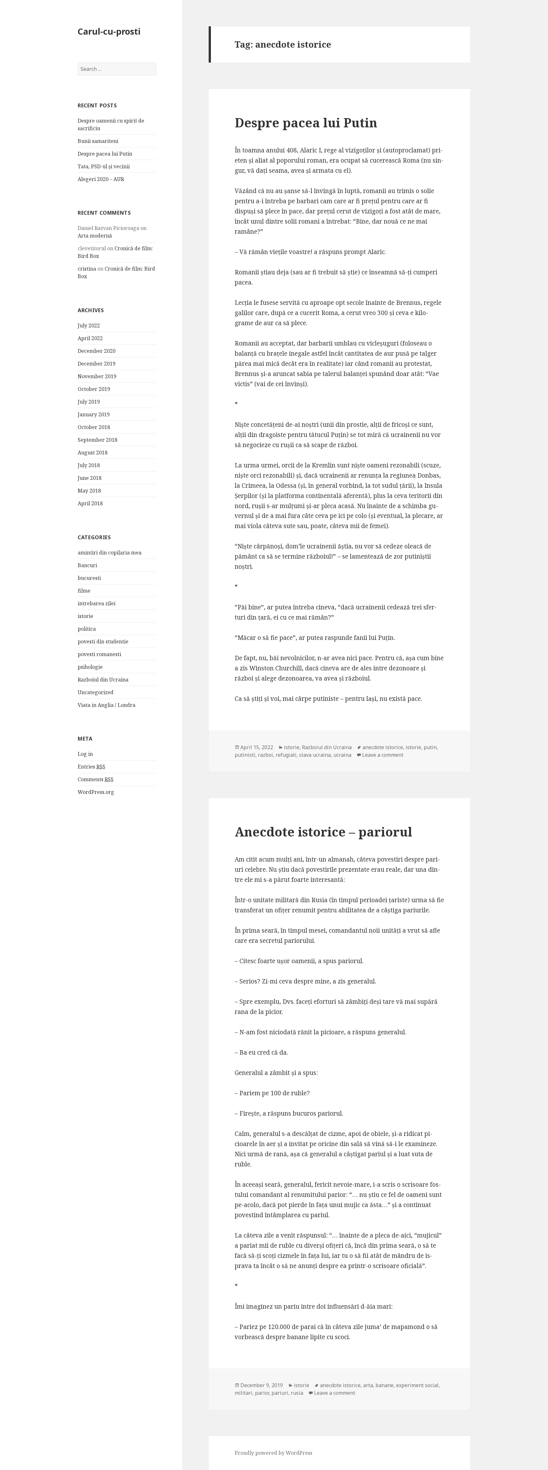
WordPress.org (96, 792)
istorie (85, 616)
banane (384, 1385)
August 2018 (93, 452)
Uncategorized (96, 692)
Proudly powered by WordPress (273, 1452)
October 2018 (94, 427)
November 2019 (97, 376)
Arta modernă (95, 235)
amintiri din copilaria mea (109, 552)
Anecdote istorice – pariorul (323, 831)
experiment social (417, 1385)
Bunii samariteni (98, 141)
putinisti (245, 754)
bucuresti (89, 577)
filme (84, 590)
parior (262, 1392)
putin (430, 747)
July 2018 (89, 465)
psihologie (90, 666)
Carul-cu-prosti (109, 31)
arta (368, 1385)
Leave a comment (382, 754)
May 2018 (89, 490)
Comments (96, 779)
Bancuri (87, 565)
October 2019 (94, 389)
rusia (297, 1392)
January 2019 (94, 414)
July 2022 (89, 325)
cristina (87, 268)
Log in (85, 753)
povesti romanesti (99, 654)
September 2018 (97, 439)
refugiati (286, 754)
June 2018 (89, 477)
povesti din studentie (103, 641)
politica (87, 628)
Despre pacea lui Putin (105, 153)
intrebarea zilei (96, 603)
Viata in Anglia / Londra (106, 704)
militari (243, 1392)
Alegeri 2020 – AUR (101, 179)
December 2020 (96, 350)
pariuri (279, 1392)
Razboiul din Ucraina (103, 679)
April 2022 (90, 338)
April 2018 (90, 503)
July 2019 (89, 401)
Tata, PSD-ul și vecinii (104, 166)
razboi (265, 754)
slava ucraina (315, 754)
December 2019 (96, 363)
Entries (91, 766)
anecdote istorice (382, 747)
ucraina (342, 754)
